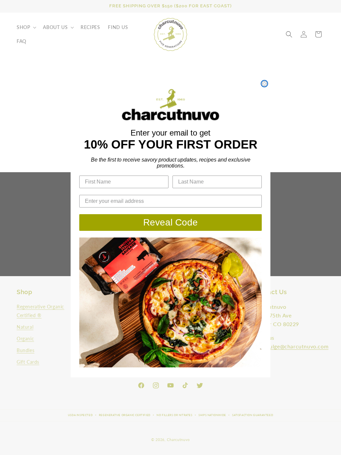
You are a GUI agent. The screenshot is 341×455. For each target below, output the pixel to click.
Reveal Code (170, 222)
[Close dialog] (264, 83)
